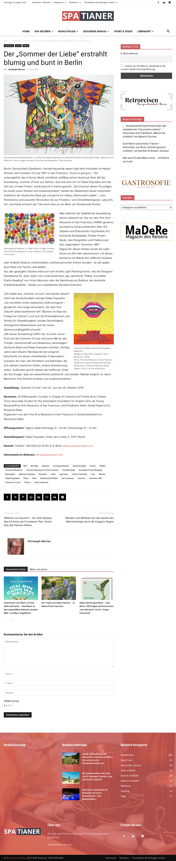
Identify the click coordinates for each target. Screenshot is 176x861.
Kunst (27, 40)
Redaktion (73, 2)
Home (26, 31)
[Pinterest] (23, 497)
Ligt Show (63, 474)
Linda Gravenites (79, 474)
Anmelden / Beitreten (41, 2)
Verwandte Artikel (16, 569)
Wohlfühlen (66, 31)
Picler (26, 478)
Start (6, 40)
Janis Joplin (10, 474)
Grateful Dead (68, 470)
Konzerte (43, 474)
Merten (102, 474)
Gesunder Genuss (94, 31)
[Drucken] (54, 497)
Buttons (45, 466)
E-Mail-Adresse (129, 53)
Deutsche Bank (79, 466)
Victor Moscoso (41, 482)
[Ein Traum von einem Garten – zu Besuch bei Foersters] (59, 588)
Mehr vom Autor (38, 569)
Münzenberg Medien (16, 857)
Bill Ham (34, 466)
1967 (25, 466)
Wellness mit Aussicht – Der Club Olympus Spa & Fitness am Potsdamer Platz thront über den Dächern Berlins (28, 521)
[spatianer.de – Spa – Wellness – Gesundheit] (88, 16)
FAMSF (102, 466)
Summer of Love (12, 482)
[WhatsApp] (31, 497)
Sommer (82, 478)
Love (93, 474)
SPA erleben (42, 31)
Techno (27, 482)
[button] (168, 31)
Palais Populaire (12, 478)
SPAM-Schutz (11, 701)
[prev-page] (6, 620)
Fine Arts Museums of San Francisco (42, 470)
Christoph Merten (16, 69)
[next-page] (11, 620)
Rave (34, 478)
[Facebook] (158, 2)
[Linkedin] (164, 2)
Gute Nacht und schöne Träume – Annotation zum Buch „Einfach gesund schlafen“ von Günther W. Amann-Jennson (146, 147)
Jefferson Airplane (27, 474)
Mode (26, 45)
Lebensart (144, 31)
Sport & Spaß (123, 31)
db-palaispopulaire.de (49, 454)
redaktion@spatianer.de (87, 844)
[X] (15, 497)
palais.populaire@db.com (78, 445)
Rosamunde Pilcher (49, 478)
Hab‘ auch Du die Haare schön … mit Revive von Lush (146, 159)
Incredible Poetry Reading (90, 470)
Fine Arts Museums (14, 470)
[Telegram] (169, 2)
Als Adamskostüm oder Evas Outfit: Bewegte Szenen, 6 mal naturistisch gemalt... (97, 776)
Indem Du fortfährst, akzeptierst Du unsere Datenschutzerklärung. (143, 67)
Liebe (53, 474)
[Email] (46, 497)
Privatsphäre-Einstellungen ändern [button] (99, 2)
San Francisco (68, 478)
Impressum (59, 2)
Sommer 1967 (95, 478)
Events (93, 466)
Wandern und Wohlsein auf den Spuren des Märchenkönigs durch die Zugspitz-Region (89, 519)
